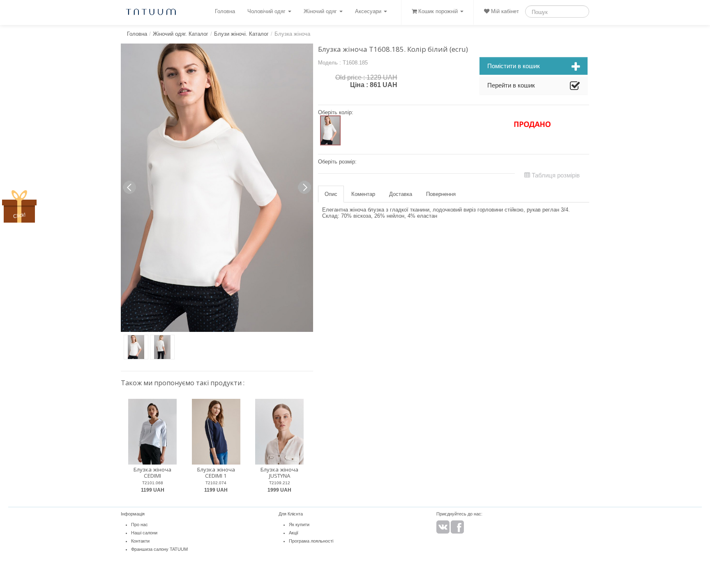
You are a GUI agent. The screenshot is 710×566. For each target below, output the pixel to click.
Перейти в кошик (511, 85)
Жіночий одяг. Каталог (180, 34)
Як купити (299, 524)
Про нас (139, 524)
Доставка (400, 194)
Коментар (363, 194)
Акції (293, 532)
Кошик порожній (438, 11)
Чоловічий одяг (267, 11)
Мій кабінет (504, 11)
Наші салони (144, 532)
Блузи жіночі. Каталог (241, 34)
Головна (225, 11)
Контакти (140, 540)
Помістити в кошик (513, 65)
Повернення (441, 194)
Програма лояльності (311, 540)
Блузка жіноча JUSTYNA (279, 472)
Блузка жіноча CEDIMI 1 (216, 472)
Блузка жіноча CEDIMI (152, 472)
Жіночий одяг (321, 11)
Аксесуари (369, 11)
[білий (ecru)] (330, 130)
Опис (331, 194)
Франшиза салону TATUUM (159, 549)
